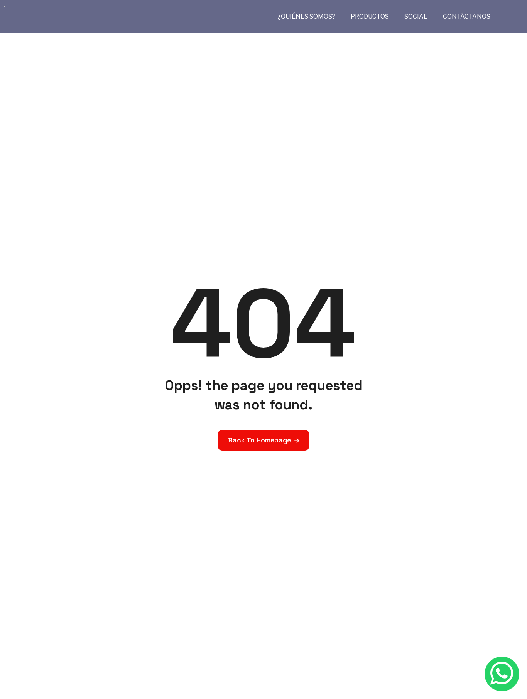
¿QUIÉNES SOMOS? (306, 16)
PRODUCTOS (370, 16)
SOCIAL (415, 16)
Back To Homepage (259, 440)
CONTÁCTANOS (466, 16)
